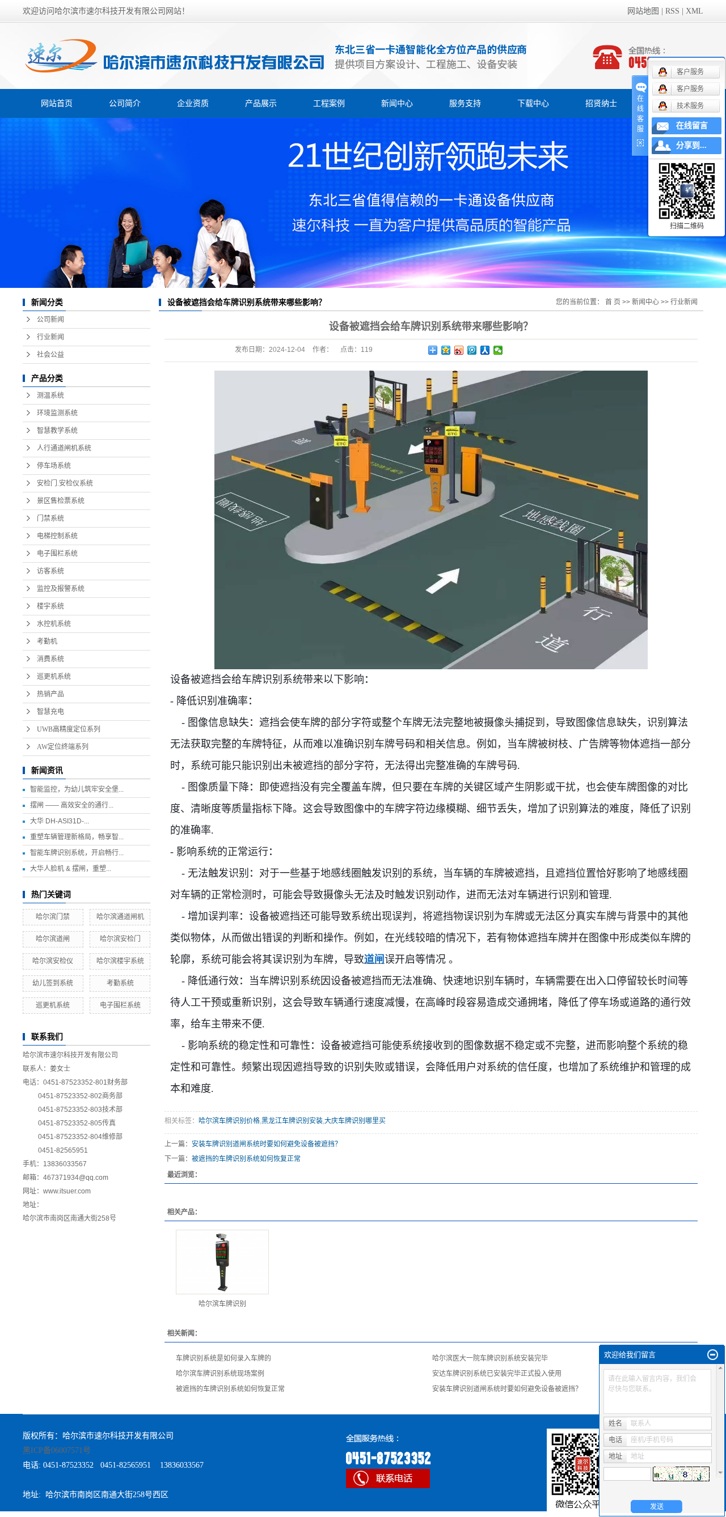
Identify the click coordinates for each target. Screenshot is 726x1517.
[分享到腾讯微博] (472, 350)
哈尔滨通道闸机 (120, 917)
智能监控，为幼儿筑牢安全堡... (77, 789)
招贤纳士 (601, 103)
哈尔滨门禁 (53, 917)
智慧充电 (50, 712)
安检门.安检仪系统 (65, 483)
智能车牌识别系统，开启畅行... (77, 853)
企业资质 (193, 103)
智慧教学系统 (57, 431)
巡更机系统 (54, 677)
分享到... (691, 145)
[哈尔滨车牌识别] (222, 1262)
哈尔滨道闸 (53, 939)
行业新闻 (50, 337)
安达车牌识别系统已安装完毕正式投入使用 (497, 1374)
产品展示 (261, 103)
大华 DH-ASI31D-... (59, 821)
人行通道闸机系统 (64, 448)
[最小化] (712, 1355)
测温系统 (50, 396)
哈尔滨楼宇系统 (120, 961)
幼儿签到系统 (52, 983)
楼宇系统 (50, 606)
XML (694, 11)
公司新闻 (50, 320)
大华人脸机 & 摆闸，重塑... (70, 869)
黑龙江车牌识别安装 (292, 1121)
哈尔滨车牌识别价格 (229, 1121)
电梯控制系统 (57, 536)
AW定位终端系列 (62, 747)
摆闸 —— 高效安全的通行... (71, 805)
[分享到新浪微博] (459, 350)
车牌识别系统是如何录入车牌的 (223, 1358)
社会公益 (50, 355)
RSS (672, 11)
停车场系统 (54, 466)
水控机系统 (54, 624)
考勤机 (47, 641)
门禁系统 (50, 518)
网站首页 (57, 103)
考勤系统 (120, 983)
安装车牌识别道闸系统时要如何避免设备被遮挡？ (266, 1144)
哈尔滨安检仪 (52, 961)
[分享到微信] (498, 350)
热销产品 (50, 694)
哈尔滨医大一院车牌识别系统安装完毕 (490, 1358)
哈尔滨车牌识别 (222, 1304)
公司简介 (125, 103)
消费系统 (50, 659)
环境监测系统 (57, 413)
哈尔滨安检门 (120, 939)
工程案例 (329, 103)
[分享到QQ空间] (446, 350)
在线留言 (692, 125)
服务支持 (465, 103)
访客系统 (50, 571)
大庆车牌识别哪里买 (355, 1121)
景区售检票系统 (61, 501)
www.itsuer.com (67, 1191)
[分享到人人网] (485, 350)
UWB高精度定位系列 (68, 729)
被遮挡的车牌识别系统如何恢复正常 (246, 1159)
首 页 (613, 302)
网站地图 (643, 11)
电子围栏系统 (57, 554)
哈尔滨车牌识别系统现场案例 (220, 1374)
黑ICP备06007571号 (57, 1450)
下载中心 (533, 103)
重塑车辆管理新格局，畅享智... (77, 837)
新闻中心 (397, 103)
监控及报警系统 (61, 589)
